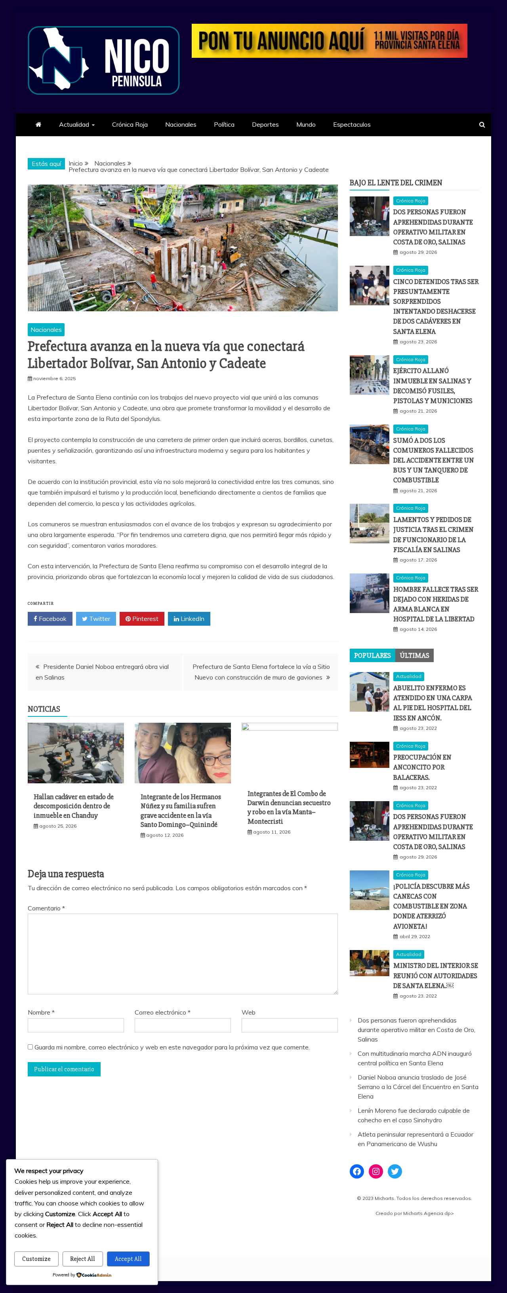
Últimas (414, 655)
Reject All (82, 1259)
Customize (36, 1259)
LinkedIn (191, 619)
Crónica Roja (130, 124)
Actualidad (74, 124)
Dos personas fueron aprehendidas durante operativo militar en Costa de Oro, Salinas (416, 1029)
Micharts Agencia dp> (428, 1213)
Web (248, 1012)
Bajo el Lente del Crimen (396, 183)
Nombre (41, 1012)
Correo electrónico (163, 1012)
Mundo (306, 124)
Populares (372, 655)
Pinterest (144, 619)
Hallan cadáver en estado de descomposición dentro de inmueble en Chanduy (74, 806)
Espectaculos (352, 124)
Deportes (265, 124)
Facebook (52, 619)
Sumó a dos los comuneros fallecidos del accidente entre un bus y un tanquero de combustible (433, 460)
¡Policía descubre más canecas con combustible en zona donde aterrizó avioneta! (431, 906)
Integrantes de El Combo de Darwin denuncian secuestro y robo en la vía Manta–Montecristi (289, 807)
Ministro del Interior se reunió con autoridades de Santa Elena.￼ (435, 975)
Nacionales (180, 124)
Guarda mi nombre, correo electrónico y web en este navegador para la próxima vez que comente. (172, 1047)
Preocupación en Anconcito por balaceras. (422, 767)
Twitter (99, 619)
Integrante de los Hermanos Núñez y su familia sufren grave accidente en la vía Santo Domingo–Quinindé (181, 810)
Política (224, 124)
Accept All (128, 1259)
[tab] (372, 655)
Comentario (46, 908)
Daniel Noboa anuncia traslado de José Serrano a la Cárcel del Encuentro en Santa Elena (418, 1086)
